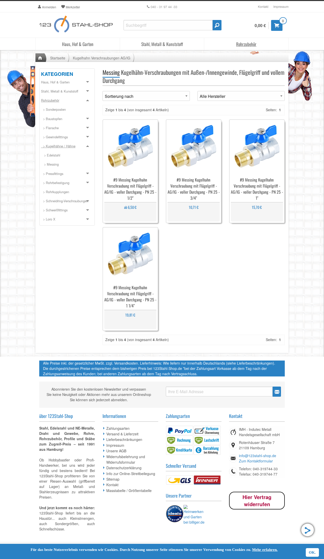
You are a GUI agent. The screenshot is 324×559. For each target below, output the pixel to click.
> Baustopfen (51, 118)
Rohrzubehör (246, 44)
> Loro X (48, 219)
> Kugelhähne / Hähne (58, 146)
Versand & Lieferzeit (122, 433)
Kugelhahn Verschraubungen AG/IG (101, 57)
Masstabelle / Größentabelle (129, 490)
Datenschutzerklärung (123, 467)
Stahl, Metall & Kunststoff (162, 44)
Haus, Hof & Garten (77, 44)
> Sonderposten (53, 109)
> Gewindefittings (54, 137)
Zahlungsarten (118, 428)
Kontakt (263, 6)
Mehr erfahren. (265, 550)
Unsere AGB (116, 450)
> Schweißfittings (54, 210)
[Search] (217, 25)
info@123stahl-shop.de (257, 455)
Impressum (281, 6)
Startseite (57, 57)
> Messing (50, 164)
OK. (312, 552)
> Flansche (50, 127)
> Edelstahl (50, 155)
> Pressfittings (52, 173)
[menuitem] (67, 109)
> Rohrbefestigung (55, 182)
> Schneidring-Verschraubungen (64, 200)
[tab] (67, 82)
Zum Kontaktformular (256, 460)
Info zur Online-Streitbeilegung (130, 473)
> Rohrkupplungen (55, 191)
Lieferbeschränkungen (124, 439)
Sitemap (112, 479)
